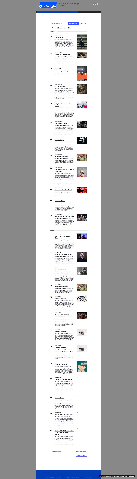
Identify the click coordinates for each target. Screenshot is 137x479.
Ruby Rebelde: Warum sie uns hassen (64, 105)
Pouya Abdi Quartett (61, 123)
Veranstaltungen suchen (73, 23)
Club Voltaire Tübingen (69, 3)
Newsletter (47, 12)
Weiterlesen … (62, 98)
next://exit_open (59, 140)
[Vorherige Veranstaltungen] (50, 28)
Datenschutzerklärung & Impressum (45, 472)
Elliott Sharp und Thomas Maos (62, 237)
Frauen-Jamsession (61, 270)
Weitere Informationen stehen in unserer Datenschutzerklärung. (119, 476)
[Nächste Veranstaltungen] (52, 28)
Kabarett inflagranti (60, 331)
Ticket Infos (75, 12)
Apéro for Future (60, 201)
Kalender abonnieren (81, 455)
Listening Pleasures (61, 364)
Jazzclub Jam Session (61, 156)
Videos (58, 12)
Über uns (63, 12)
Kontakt (69, 12)
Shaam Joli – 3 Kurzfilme (62, 55)
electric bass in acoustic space (64, 414)
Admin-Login (54, 472)
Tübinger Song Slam (61, 298)
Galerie (53, 12)
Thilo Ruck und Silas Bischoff (64, 379)
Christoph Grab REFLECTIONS (64, 216)
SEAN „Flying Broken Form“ (63, 254)
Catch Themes (89, 477)
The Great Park (59, 37)
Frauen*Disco (59, 69)
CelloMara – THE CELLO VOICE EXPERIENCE (64, 170)
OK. (131, 476)
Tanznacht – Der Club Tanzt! (63, 190)
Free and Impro (59, 398)
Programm (41, 12)
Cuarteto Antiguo (60, 86)
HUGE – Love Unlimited (62, 315)
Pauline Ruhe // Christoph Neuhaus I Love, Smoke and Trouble (64, 432)
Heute (56, 27)
